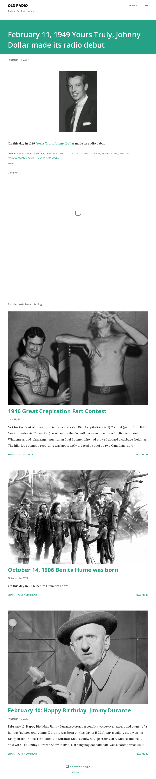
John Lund (124, 153)
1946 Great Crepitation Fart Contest (57, 411)
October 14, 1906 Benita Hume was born (63, 570)
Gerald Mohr (109, 153)
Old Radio (18, 5)
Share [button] (11, 163)
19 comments (25, 454)
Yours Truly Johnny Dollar (44, 157)
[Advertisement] (78, 276)
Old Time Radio (78, 772)
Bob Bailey (22, 153)
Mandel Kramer (17, 157)
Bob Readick (37, 153)
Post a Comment (27, 594)
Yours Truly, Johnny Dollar (55, 143)
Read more (142, 454)
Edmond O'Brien (90, 153)
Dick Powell (73, 153)
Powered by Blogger (80, 766)
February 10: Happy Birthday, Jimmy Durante (69, 710)
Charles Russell (55, 153)
